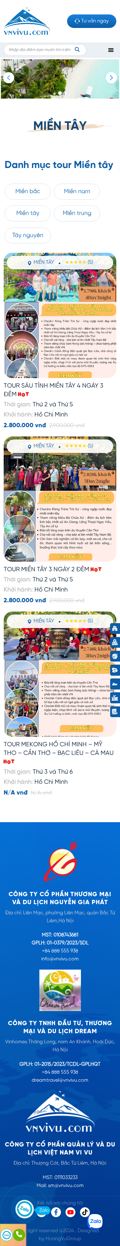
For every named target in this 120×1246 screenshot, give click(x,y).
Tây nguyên (27, 235)
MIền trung (77, 213)
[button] (111, 77)
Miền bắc (27, 192)
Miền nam (77, 192)
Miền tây (27, 213)
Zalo (44, 1210)
